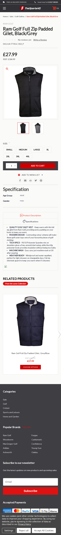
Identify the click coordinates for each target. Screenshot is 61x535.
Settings (8, 530)
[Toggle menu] (8, 8)
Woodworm (8, 439)
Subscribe (30, 490)
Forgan (34, 435)
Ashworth (7, 452)
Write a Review (40, 40)
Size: (6, 143)
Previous (1, 334)
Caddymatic (36, 439)
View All (26, 427)
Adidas (6, 448)
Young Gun (36, 448)
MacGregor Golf (10, 444)
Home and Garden (11, 416)
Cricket (6, 408)
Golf (5, 404)
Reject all (24, 530)
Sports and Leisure (11, 412)
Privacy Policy (24, 524)
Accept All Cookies (44, 530)
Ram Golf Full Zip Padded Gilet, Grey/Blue (30, 353)
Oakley (34, 452)
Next (59, 334)
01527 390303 (53, 2)
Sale (5, 399)
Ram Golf (7, 435)
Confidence (36, 444)
